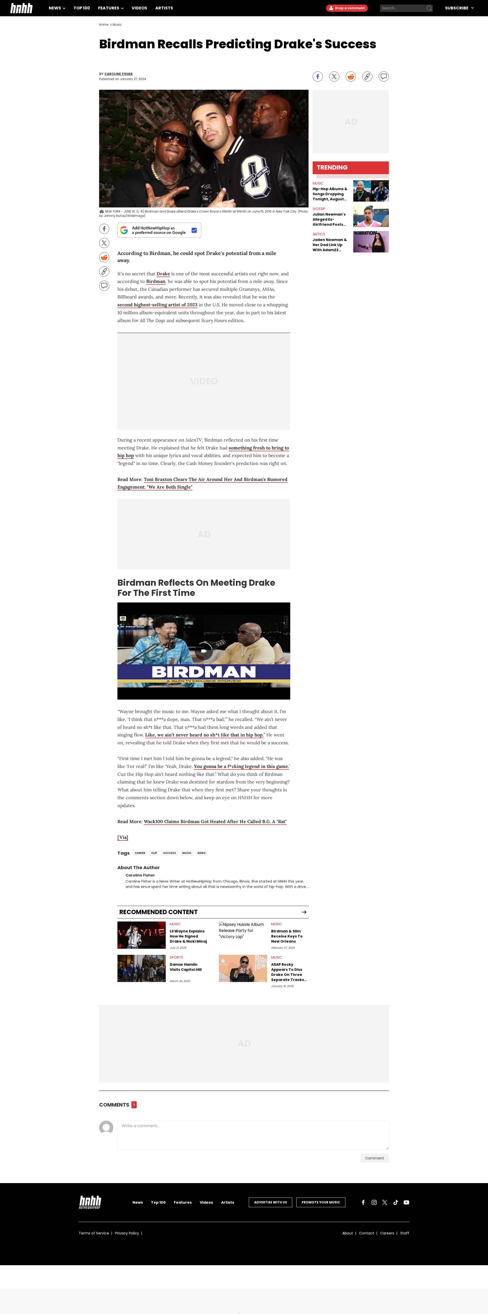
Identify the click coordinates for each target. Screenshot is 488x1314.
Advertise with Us (270, 1202)
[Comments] (384, 76)
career (140, 853)
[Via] (122, 837)
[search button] (429, 8)
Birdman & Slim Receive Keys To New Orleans (287, 936)
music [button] (318, 183)
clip (154, 853)
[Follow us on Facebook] (363, 1202)
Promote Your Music (321, 1202)
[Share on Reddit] (350, 76)
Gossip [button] (319, 208)
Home (103, 24)
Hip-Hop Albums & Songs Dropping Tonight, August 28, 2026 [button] (330, 194)
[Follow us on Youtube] (406, 1202)
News (55, 8)
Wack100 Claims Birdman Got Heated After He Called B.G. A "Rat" (215, 821)
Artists (164, 8)
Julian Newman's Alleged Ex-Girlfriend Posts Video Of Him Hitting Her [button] (329, 219)
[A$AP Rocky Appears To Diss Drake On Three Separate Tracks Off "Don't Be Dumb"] (243, 968)
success (169, 853)
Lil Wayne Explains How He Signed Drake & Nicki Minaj (188, 936)
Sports (176, 957)
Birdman (155, 281)
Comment (374, 1158)
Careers (387, 1233)
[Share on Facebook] (317, 76)
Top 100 (81, 8)
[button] (371, 191)
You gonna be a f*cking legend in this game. (241, 766)
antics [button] (319, 234)
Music (117, 24)
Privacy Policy (127, 1233)
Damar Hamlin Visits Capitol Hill (186, 967)
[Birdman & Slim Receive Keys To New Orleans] (243, 935)
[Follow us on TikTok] (396, 1202)
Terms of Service (94, 1233)
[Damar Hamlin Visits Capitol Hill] (141, 968)
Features (109, 8)
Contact (366, 1233)
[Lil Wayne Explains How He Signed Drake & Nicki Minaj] (141, 935)
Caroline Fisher (118, 74)
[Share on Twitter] (334, 76)
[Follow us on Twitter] (385, 1202)
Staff (404, 1233)
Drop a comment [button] (349, 8)
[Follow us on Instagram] (374, 1202)
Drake (163, 274)
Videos (139, 8)
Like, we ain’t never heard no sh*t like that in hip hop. (204, 735)
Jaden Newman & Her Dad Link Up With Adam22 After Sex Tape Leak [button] (330, 244)
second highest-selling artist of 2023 (157, 305)
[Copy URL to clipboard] (367, 76)
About (347, 1233)
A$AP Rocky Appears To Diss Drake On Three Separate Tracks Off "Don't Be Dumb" (287, 972)
